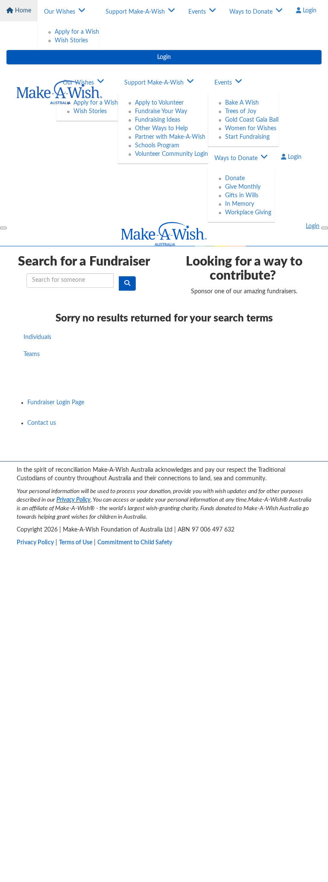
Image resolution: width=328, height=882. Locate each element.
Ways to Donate (250, 12)
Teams (31, 354)
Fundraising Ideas (157, 120)
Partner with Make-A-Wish (170, 137)
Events (197, 12)
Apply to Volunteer (159, 103)
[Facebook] (238, 452)
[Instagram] (304, 452)
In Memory (239, 204)
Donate (235, 178)
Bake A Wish (242, 103)
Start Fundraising (247, 137)
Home (22, 11)
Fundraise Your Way (161, 111)
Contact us (41, 423)
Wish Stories (71, 41)
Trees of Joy (240, 111)
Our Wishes (59, 12)
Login (308, 11)
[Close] (324, 228)
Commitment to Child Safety (134, 543)
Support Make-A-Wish (135, 12)
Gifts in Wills (241, 196)
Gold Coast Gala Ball (251, 120)
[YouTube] (260, 452)
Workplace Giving (248, 213)
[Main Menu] (3, 228)
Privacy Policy (73, 500)
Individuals (37, 337)
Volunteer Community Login (171, 154)
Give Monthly (243, 187)
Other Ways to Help (161, 128)
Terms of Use (75, 543)
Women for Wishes (250, 128)
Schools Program (157, 146)
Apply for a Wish (77, 32)
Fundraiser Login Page (55, 403)
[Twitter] (282, 452)
